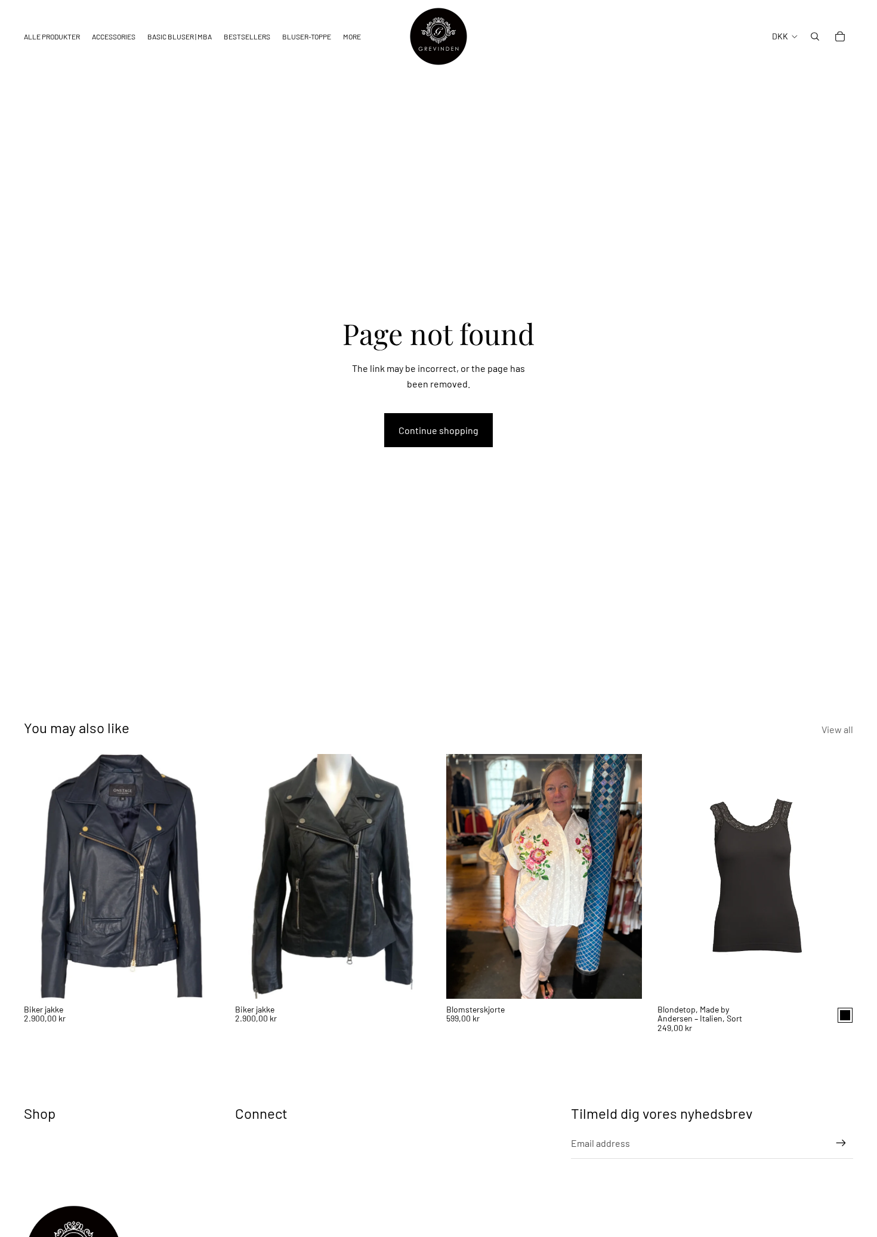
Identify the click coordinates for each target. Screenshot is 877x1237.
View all (837, 729)
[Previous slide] (42, 876)
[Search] (815, 36)
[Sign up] (841, 1143)
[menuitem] (352, 36)
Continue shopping (438, 430)
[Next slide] (202, 876)
